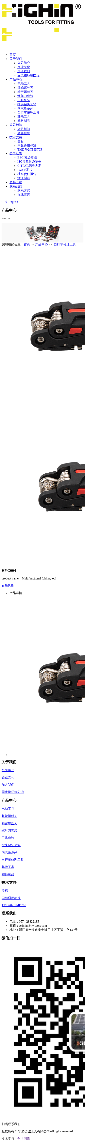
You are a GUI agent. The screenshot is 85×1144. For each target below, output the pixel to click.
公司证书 (15, 153)
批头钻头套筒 (26, 104)
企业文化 (23, 67)
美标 (20, 141)
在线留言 (23, 194)
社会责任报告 (26, 174)
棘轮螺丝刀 (25, 87)
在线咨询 (8, 585)
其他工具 (23, 116)
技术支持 (15, 137)
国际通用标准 (26, 145)
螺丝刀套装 (25, 96)
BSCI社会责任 (27, 157)
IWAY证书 (24, 169)
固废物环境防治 (28, 75)
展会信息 (23, 133)
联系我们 (15, 186)
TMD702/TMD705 (29, 149)
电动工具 (23, 83)
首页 (12, 54)
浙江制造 (23, 178)
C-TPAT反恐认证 (29, 165)
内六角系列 (25, 108)
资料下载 (15, 182)
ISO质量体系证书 (29, 161)
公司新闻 (15, 125)
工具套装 (23, 100)
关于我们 (15, 58)
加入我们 (23, 71)
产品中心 (15, 79)
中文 (5, 202)
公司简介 (23, 63)
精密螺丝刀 (25, 91)
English (13, 202)
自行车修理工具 (28, 112)
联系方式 (23, 190)
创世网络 (23, 1138)
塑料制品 (23, 120)
